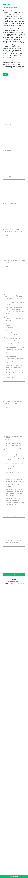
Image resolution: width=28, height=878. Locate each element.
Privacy (10, 591)
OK (5, 74)
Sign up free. (21, 583)
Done (14, 574)
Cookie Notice (16, 591)
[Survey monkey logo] (14, 581)
